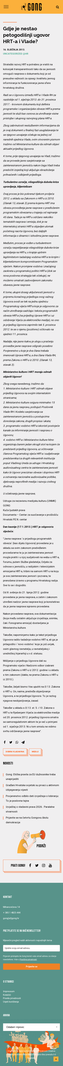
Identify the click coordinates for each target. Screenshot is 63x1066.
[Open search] (57, 7)
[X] (10, 742)
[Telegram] (23, 742)
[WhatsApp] (17, 742)
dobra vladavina (15, 751)
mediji (35, 751)
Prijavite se (31, 966)
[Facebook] (4, 742)
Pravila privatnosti (12, 998)
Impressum (9, 991)
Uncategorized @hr (15, 53)
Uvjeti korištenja (11, 1001)
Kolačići (7, 995)
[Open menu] (6, 7)
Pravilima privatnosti (28, 959)
